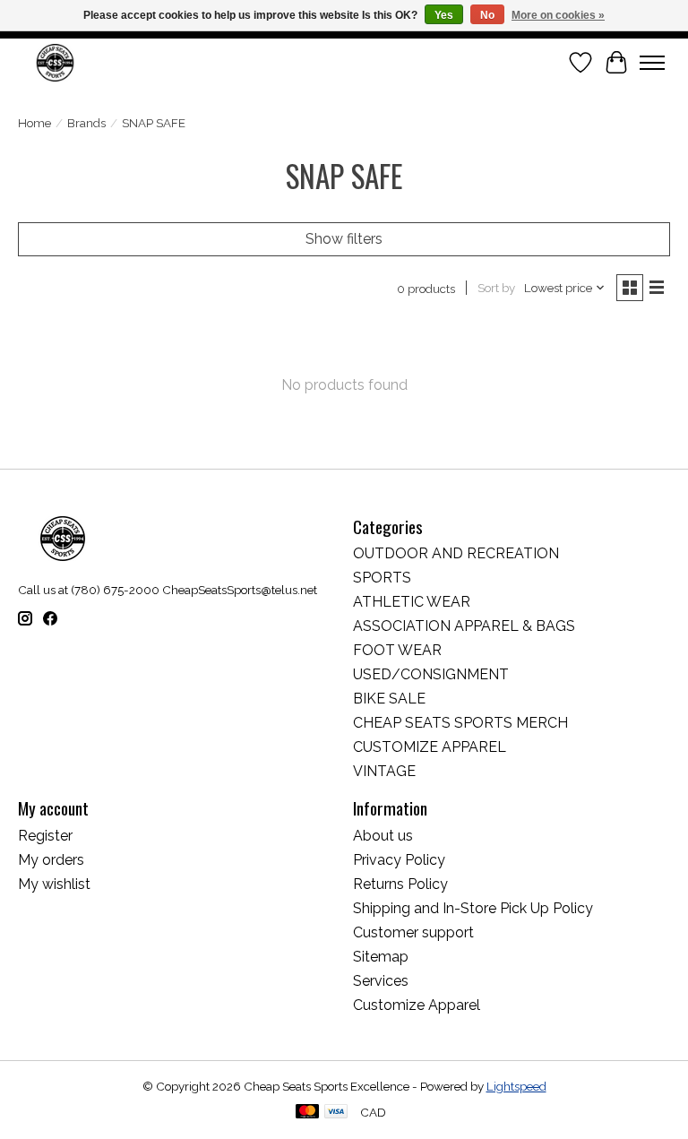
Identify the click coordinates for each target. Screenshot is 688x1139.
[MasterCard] (307, 1112)
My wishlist (54, 884)
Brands (86, 123)
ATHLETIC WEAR (411, 601)
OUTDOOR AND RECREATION (456, 553)
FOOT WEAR (397, 650)
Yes (443, 15)
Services (380, 980)
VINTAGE (384, 771)
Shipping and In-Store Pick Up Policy (473, 908)
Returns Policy (400, 884)
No (487, 15)
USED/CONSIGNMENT (431, 674)
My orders (51, 859)
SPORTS (382, 577)
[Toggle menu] (652, 63)
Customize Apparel (416, 1005)
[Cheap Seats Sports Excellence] (55, 62)
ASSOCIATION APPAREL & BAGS (464, 625)
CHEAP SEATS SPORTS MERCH (460, 722)
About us (383, 835)
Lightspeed (516, 1086)
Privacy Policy (399, 859)
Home (34, 123)
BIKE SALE (389, 698)
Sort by (496, 287)
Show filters (344, 238)
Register (45, 835)
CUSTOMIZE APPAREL (429, 746)
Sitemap (380, 956)
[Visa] (336, 1112)
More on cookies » (558, 15)
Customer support (413, 932)
